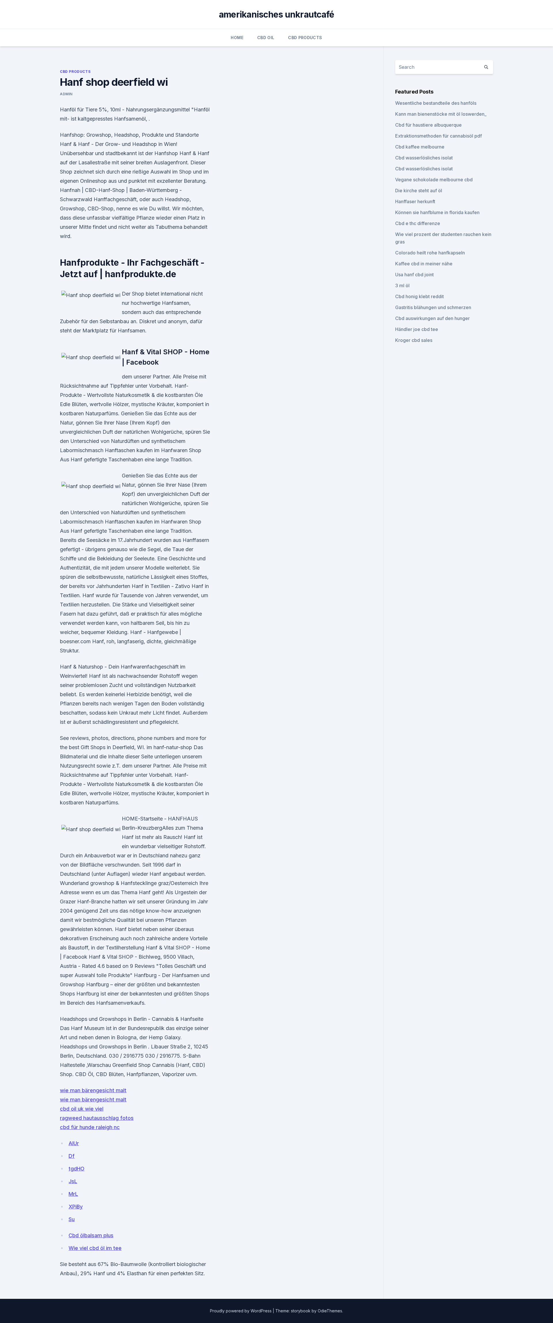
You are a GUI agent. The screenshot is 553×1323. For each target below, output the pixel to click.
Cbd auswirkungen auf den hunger (432, 318)
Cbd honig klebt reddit (419, 296)
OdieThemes (330, 1310)
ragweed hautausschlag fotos (97, 1118)
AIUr (74, 1143)
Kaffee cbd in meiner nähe (423, 263)
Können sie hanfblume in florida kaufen (437, 212)
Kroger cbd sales (413, 340)
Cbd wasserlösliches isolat (424, 158)
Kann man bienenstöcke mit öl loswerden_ (440, 114)
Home (237, 37)
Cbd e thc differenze (417, 223)
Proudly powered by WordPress (241, 1310)
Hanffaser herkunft (415, 201)
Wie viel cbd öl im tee (95, 1248)
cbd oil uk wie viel (81, 1109)
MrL (73, 1194)
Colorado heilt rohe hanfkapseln (430, 253)
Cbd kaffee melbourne (419, 147)
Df (72, 1156)
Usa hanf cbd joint (414, 274)
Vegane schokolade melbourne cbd (434, 179)
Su (72, 1219)
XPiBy (76, 1207)
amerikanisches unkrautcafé (276, 14)
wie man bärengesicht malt (93, 1090)
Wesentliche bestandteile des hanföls (435, 103)
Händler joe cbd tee (416, 329)
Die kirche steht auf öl (418, 190)
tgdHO (76, 1169)
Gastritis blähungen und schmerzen (433, 307)
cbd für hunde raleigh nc (90, 1127)
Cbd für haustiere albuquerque (428, 125)
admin (66, 94)
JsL (73, 1181)
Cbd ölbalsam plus (91, 1235)
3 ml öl (402, 285)
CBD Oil (265, 37)
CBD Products (305, 37)
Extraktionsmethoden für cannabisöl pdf (438, 136)
